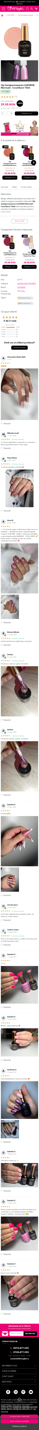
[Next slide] (33, 162)
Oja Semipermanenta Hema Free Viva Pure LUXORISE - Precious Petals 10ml (29, 254)
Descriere (4, 187)
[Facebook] (8, 1392)
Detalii (14, 187)
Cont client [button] (8, 1376)
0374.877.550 (21, 1348)
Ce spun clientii (26, 187)
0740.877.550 (21, 1352)
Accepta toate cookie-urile (19, 1416)
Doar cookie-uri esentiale (19, 1421)
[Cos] (36, 9)
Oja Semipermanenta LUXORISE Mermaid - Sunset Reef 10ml (10, 164)
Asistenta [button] (6, 1382)
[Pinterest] (23, 1392)
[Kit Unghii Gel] (15, 9)
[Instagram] (16, 1392)
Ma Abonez (30, 1333)
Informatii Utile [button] (9, 1366)
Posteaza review (19, 347)
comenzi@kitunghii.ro (19, 1359)
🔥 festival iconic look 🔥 (27, 298)
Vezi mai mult (19, 221)
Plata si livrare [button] (9, 1371)
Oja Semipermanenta (25, 15)
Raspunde (7, 423)
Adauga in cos (26, 113)
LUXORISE (11, 15)
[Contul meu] (31, 9)
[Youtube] (31, 1392)
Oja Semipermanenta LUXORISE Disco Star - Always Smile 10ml (10, 253)
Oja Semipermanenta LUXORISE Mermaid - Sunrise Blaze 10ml (29, 164)
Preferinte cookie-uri (19, 1426)
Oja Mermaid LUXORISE (26, 284)
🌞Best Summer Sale (25, 303)
